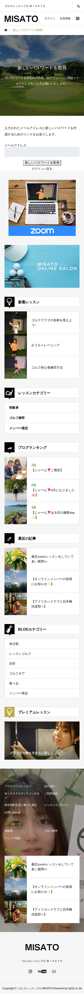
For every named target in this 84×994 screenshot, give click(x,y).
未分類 (14, 644)
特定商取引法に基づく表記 (20, 805)
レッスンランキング (56, 805)
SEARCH (78, 5)
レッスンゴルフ (20, 653)
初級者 (14, 407)
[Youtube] (42, 971)
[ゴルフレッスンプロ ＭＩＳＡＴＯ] (21, 18)
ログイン (50, 18)
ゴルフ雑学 (17, 418)
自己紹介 (49, 786)
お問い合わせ (12, 812)
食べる (14, 683)
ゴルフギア (17, 673)
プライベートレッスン (17, 786)
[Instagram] (30, 971)
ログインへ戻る (42, 168)
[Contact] (54, 971)
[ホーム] (5, 30)
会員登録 (65, 18)
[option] (42, 740)
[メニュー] (77, 18)
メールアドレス (15, 145)
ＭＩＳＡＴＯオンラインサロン (21, 795)
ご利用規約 (51, 793)
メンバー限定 (18, 428)
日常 (12, 663)
